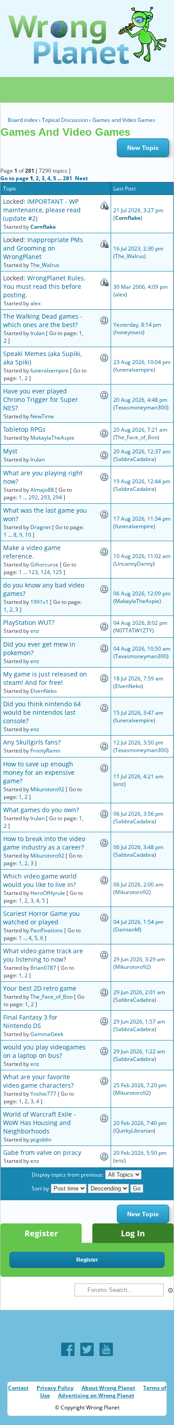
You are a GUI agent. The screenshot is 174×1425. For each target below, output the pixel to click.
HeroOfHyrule (47, 893)
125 (57, 572)
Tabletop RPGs (24, 429)
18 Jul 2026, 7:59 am (138, 678)
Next (81, 178)
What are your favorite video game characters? (38, 1081)
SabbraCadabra (134, 459)
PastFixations (46, 930)
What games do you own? (41, 810)
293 (45, 497)
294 (57, 497)
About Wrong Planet (108, 1388)
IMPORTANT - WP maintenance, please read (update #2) (42, 210)
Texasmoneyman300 (141, 407)
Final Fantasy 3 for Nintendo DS (30, 1021)
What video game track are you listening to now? (43, 955)
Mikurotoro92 (47, 789)
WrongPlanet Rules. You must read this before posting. (44, 286)
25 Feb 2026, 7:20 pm (139, 1085)
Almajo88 (42, 490)
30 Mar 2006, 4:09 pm (140, 287)
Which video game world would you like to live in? (40, 880)
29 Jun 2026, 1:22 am (139, 1051)
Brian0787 (43, 968)
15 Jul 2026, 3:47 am (138, 713)
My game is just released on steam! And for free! (45, 678)
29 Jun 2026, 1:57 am (139, 1021)
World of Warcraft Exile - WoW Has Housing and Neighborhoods (39, 1122)
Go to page (14, 178)
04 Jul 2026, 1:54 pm (138, 922)
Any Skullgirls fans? (32, 742)
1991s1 (39, 602)
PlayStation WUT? (28, 622)
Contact (18, 1388)
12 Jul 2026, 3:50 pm (138, 742)
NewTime (42, 416)
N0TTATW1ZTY (133, 630)
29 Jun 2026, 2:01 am (139, 992)
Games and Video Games (123, 120)
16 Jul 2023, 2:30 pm (138, 248)
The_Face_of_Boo (136, 437)
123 (33, 572)
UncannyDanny (134, 563)
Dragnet (40, 527)
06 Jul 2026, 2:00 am (138, 884)
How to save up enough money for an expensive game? (39, 772)
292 (33, 497)
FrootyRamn (45, 750)
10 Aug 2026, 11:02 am (141, 556)
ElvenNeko (43, 691)
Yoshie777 (43, 1093)
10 (28, 534)
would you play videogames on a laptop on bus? (44, 1051)
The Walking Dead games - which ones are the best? (43, 320)
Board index (22, 120)
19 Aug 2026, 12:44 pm (141, 481)
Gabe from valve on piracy (42, 1152)
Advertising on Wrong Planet (96, 1395)
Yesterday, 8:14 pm (137, 324)
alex (35, 303)
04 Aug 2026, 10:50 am (141, 648)
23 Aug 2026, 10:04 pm (141, 362)
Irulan (37, 333)
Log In (133, 1233)
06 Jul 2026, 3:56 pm (138, 814)
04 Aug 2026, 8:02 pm (140, 623)
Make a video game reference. (32, 551)
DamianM (127, 929)
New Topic (143, 147)
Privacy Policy (55, 1388)
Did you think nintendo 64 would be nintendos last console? (42, 712)
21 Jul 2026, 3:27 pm (138, 210)
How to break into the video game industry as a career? (44, 842)
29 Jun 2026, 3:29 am (139, 959)
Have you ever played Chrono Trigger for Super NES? (40, 399)
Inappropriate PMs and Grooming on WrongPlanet (43, 248)
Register (41, 1233)
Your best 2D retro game (39, 988)
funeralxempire (49, 370)
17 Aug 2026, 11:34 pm (141, 518)
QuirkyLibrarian (134, 1130)
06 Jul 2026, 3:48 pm (138, 847)
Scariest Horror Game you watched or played (41, 917)
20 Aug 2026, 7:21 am (140, 429)
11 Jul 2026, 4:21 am (138, 776)
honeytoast (129, 332)
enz (34, 631)
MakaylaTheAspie (52, 437)
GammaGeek (46, 1034)
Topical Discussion (65, 120)
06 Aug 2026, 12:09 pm (141, 593)
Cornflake (43, 227)
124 (45, 572)
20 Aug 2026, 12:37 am (141, 451)
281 (67, 178)
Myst (10, 451)
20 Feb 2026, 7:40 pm (139, 1123)
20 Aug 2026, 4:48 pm (140, 400)
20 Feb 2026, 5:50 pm (139, 1153)
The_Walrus (44, 265)
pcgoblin (40, 1139)
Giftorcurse (44, 564)
